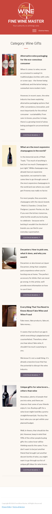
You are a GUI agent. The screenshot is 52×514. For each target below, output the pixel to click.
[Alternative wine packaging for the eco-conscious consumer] (9, 64)
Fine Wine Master (26, 21)
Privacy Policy (7, 507)
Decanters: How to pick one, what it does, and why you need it (34, 253)
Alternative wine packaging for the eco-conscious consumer (33, 59)
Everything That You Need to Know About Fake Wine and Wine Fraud (34, 311)
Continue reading (30, 135)
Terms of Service (19, 507)
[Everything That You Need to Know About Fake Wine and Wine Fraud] (9, 316)
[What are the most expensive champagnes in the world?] (9, 156)
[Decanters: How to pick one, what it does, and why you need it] (9, 258)
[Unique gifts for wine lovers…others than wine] (9, 396)
